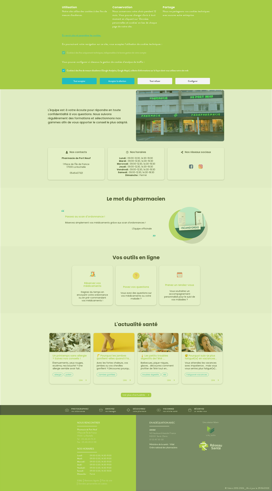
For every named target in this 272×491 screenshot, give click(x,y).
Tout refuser (155, 81)
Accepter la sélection (117, 81)
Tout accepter (79, 81)
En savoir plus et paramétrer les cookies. (81, 35)
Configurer (193, 81)
